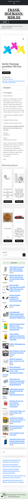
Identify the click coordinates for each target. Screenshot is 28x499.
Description (7, 88)
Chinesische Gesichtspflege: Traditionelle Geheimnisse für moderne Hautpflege (11, 471)
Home (3, 26)
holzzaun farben (12, 82)
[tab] (7, 87)
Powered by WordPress (9, 495)
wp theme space (15, 496)
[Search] (24, 255)
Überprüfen (6, 72)
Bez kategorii (9, 26)
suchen (4, 252)
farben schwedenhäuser (10, 81)
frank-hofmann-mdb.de (14, 13)
